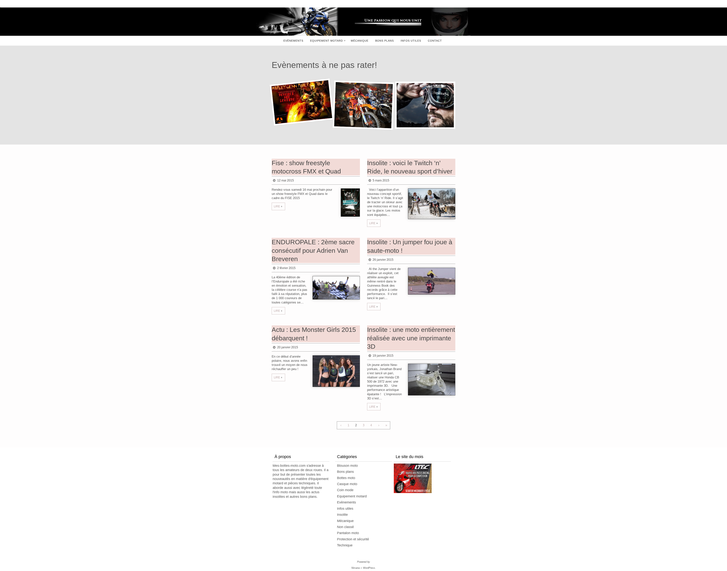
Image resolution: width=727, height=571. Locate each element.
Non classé (345, 527)
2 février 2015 (286, 268)
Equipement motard (352, 496)
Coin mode (345, 490)
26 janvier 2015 (383, 259)
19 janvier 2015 (383, 355)
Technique (345, 545)
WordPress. (369, 567)
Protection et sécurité (353, 539)
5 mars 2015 (381, 180)
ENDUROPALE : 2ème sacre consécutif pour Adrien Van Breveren (313, 250)
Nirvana (355, 567)
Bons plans (345, 472)
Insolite (342, 515)
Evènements (346, 502)
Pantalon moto (348, 533)
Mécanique (345, 521)
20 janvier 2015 (287, 347)
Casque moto (347, 484)
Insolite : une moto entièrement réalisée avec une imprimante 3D (411, 338)
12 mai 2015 (285, 180)
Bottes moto (346, 478)
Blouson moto (347, 466)
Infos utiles (345, 508)
